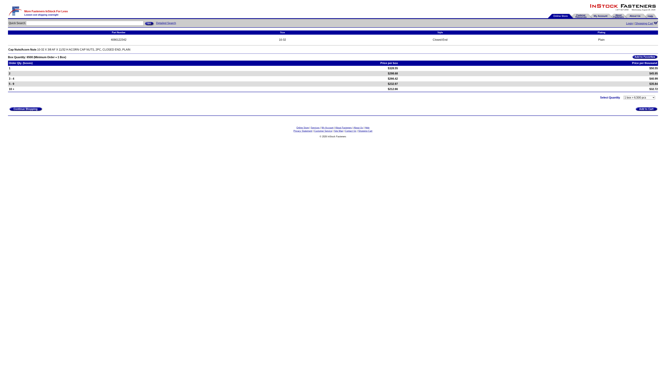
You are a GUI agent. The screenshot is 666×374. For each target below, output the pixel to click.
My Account (328, 127)
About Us (358, 127)
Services (315, 127)
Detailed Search (166, 23)
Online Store (302, 127)
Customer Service (323, 131)
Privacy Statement (302, 131)
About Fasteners (343, 127)
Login (629, 23)
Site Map (338, 131)
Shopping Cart (644, 23)
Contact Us (350, 131)
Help (367, 127)
